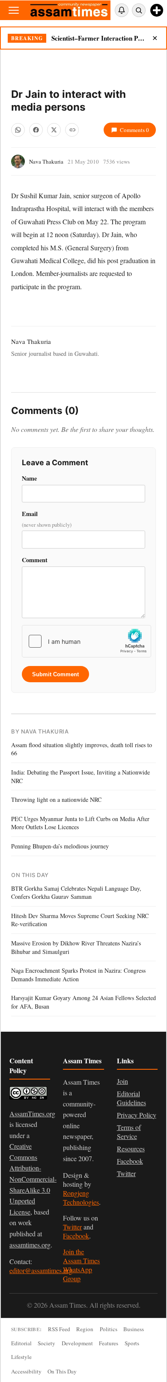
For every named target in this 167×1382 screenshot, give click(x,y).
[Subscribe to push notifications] (121, 10)
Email (47, 518)
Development (77, 1343)
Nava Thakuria (46, 161)
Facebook (76, 1235)
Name (29, 478)
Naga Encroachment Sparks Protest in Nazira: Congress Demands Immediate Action (78, 974)
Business (133, 1329)
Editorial (21, 1343)
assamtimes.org (30, 1244)
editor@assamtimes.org (40, 1270)
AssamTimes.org (32, 1113)
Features (108, 1343)
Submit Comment (55, 674)
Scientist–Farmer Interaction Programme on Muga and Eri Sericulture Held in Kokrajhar (98, 38)
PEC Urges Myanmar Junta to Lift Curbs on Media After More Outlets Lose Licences (80, 823)
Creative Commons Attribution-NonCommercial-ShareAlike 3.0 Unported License (33, 1178)
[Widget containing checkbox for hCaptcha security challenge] (86, 641)
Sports (132, 1343)
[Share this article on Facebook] (36, 130)
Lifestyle (21, 1357)
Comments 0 (134, 130)
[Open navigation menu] (13, 10)
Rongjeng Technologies (81, 1197)
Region (84, 1329)
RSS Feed (59, 1329)
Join (122, 1081)
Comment (35, 559)
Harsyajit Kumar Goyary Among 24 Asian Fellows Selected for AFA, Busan (83, 1002)
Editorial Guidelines (131, 1098)
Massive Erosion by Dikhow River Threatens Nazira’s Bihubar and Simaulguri (76, 947)
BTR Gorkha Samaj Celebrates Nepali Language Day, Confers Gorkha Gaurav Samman (76, 892)
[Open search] (139, 10)
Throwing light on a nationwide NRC (56, 799)
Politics (108, 1329)
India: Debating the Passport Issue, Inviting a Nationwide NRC (80, 776)
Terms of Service (129, 1132)
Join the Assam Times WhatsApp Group (81, 1265)
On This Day (62, 1371)
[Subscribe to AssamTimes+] (156, 10)
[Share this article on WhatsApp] (18, 130)
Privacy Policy (136, 1114)
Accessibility (26, 1371)
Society (46, 1343)
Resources (131, 1148)
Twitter (72, 1226)
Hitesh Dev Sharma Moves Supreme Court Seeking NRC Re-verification (80, 920)
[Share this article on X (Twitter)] (54, 130)
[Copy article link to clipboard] (72, 130)
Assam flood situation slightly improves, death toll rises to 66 (81, 749)
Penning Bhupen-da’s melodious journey (60, 846)
